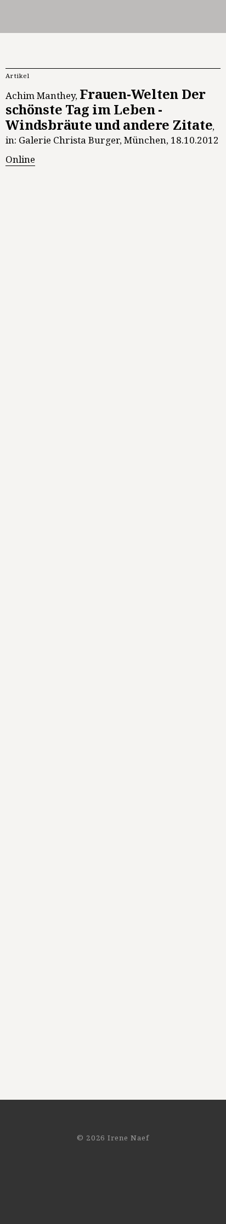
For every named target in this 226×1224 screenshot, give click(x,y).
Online (20, 159)
